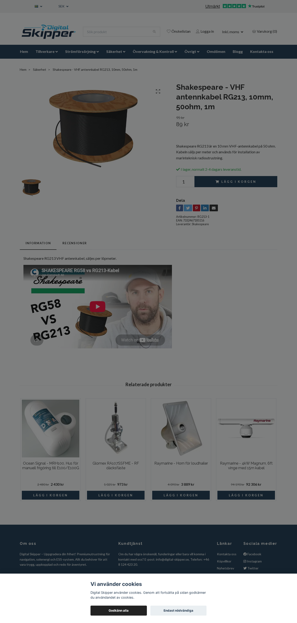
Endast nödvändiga (178, 610)
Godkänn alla (119, 610)
